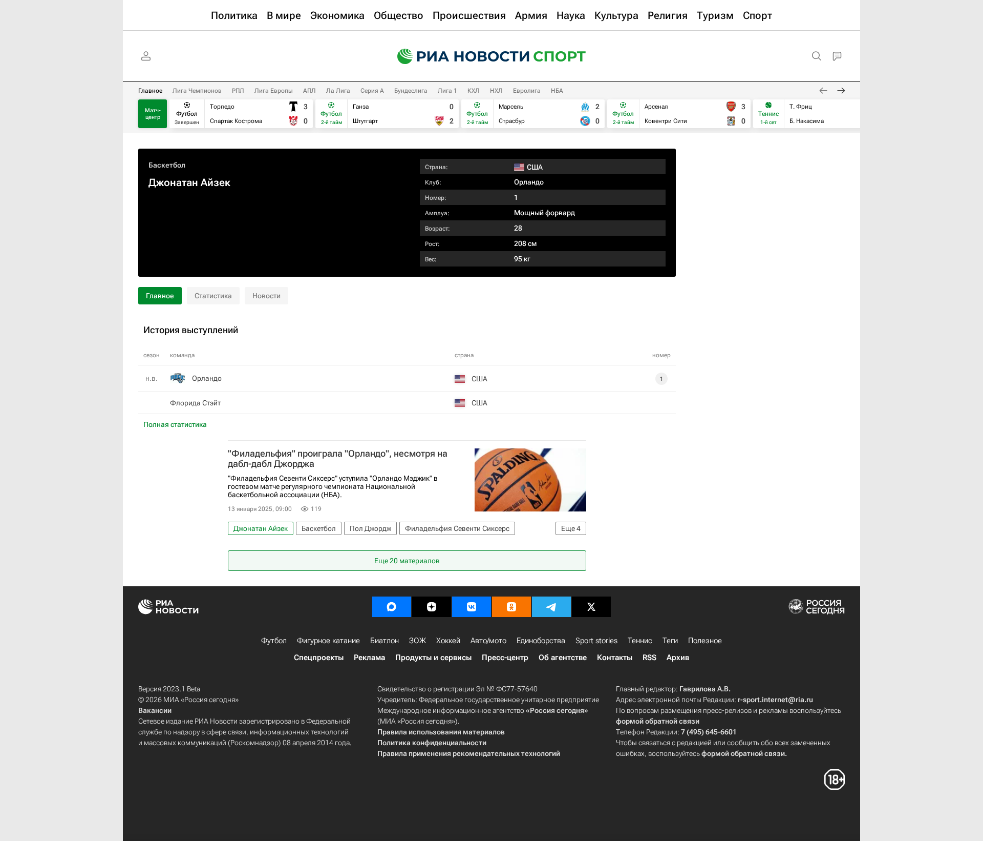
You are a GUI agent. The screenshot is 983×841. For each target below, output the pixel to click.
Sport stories (596, 640)
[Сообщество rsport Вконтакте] (471, 607)
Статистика (213, 296)
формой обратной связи (657, 721)
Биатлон (384, 640)
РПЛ (238, 90)
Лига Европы (273, 90)
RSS (649, 657)
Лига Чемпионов (197, 90)
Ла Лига (338, 90)
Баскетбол (166, 165)
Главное (150, 90)
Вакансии (155, 710)
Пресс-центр (505, 657)
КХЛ (473, 90)
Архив (678, 657)
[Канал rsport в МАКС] (391, 607)
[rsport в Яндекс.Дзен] (431, 607)
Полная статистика (175, 424)
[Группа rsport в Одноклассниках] (511, 607)
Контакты (614, 657)
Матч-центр (153, 113)
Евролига (527, 90)
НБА (557, 90)
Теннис (640, 640)
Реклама (369, 657)
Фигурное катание (328, 640)
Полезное (705, 640)
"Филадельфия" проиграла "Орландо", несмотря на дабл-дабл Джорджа (337, 458)
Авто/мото (488, 640)
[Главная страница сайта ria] (456, 56)
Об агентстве (563, 657)
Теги (670, 640)
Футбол (274, 640)
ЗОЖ (417, 640)
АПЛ (309, 90)
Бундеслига (411, 90)
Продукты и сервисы (433, 657)
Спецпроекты (319, 657)
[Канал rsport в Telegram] (551, 607)
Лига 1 (447, 90)
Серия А (372, 90)
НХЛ (496, 90)
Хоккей (448, 640)
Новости (266, 296)
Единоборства (541, 640)
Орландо (529, 182)
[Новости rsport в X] (591, 607)
